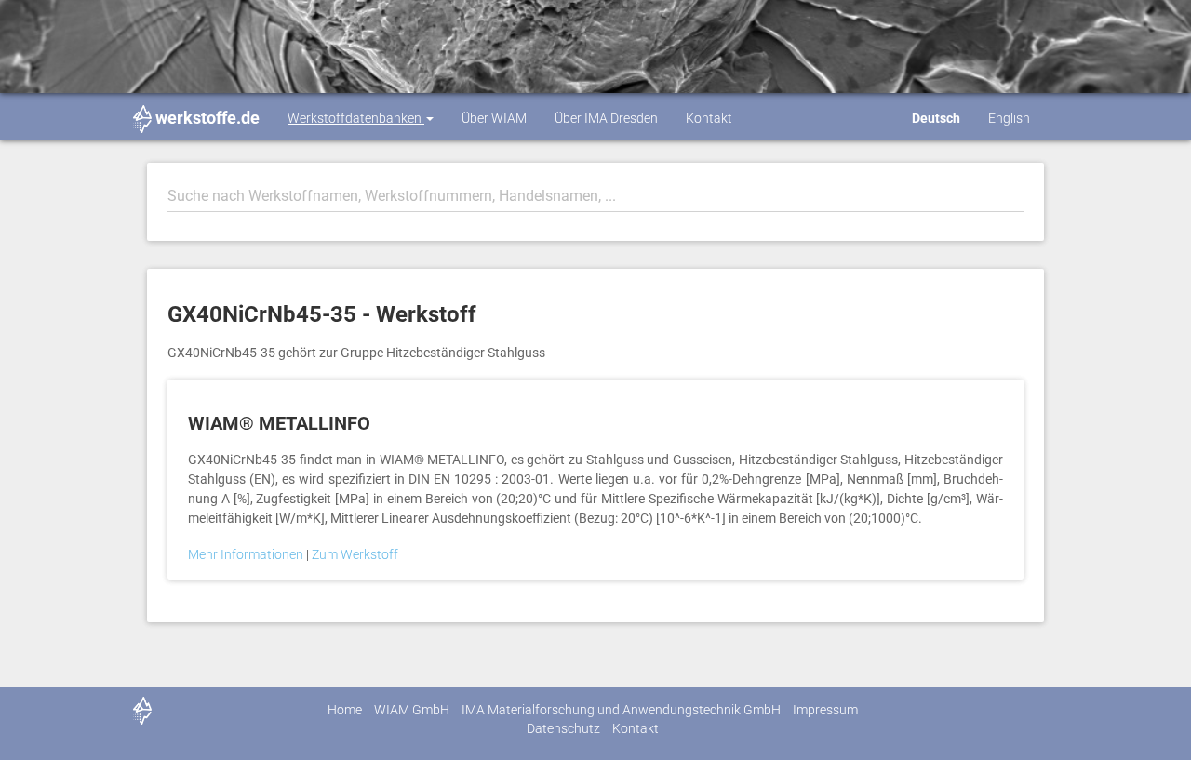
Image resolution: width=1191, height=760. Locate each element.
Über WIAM (494, 118)
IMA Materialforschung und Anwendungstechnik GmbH (621, 709)
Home (345, 709)
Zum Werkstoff (355, 554)
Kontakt (709, 118)
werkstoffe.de (207, 117)
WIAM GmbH (411, 709)
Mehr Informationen (247, 554)
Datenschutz (563, 728)
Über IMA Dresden (606, 118)
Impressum (825, 709)
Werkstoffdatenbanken (356, 118)
